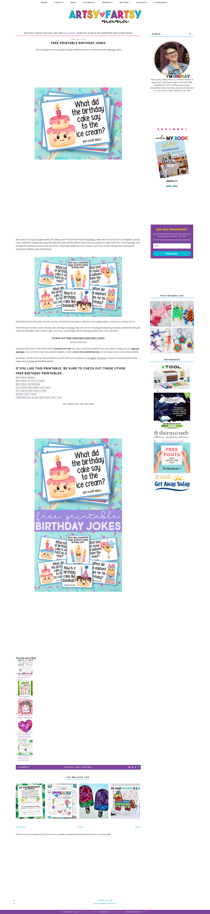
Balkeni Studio (117, 912)
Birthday (111, 50)
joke (40, 239)
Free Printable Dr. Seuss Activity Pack (25, 677)
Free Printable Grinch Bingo (24, 697)
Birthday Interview (28, 384)
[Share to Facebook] (129, 767)
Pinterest (33, 361)
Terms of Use (105, 900)
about (44, 2)
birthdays (70, 328)
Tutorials (88, 2)
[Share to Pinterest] (138, 767)
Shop (73, 2)
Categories (160, 2)
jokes (78, 767)
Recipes (124, 2)
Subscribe (172, 253)
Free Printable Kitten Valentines (25, 716)
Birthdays (91, 239)
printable (87, 767)
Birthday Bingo (25, 377)
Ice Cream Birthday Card (31, 391)
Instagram (91, 358)
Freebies (106, 2)
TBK (145, 912)
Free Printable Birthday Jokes (85, 338)
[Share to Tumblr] (135, 767)
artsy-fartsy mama (88, 912)
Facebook (101, 358)
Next (138, 827)
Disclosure (68, 33)
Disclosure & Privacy (105, 903)
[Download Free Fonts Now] (172, 441)
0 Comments (23, 767)
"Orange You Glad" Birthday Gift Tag (39, 397)
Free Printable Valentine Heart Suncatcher (24, 736)
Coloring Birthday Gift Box (33, 387)
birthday (33, 373)
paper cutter (102, 321)
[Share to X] (132, 767)
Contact (59, 2)
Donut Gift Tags (26, 394)
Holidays (141, 2)
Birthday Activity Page (30, 381)
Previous (20, 827)
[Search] (189, 34)
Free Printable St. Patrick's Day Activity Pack (25, 758)
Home (80, 827)
